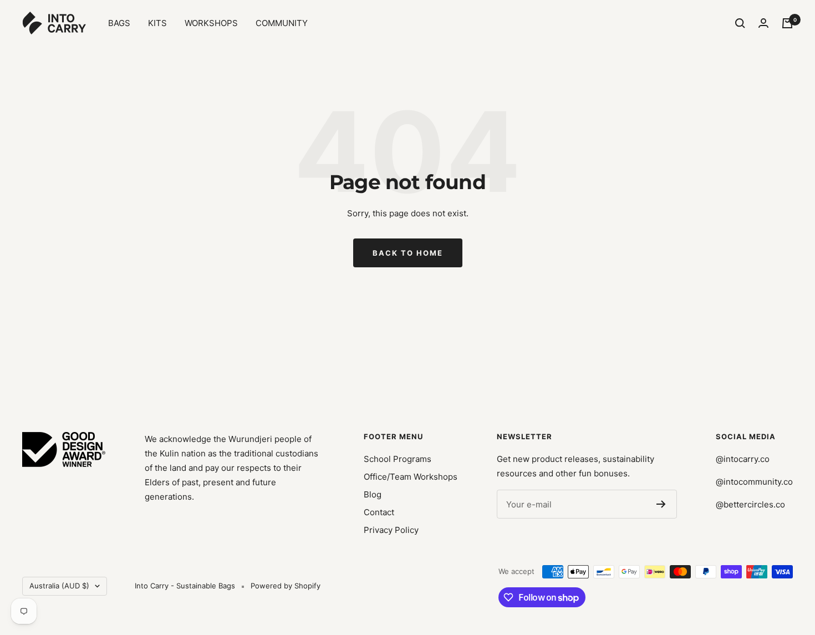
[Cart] (787, 23)
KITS (157, 23)
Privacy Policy (391, 530)
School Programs (397, 459)
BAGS (119, 23)
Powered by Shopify (285, 585)
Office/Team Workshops (410, 476)
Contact (379, 512)
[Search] (740, 23)
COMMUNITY (282, 23)
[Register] (661, 504)
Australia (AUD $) (59, 585)
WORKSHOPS (211, 23)
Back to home (408, 252)
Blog (372, 494)
